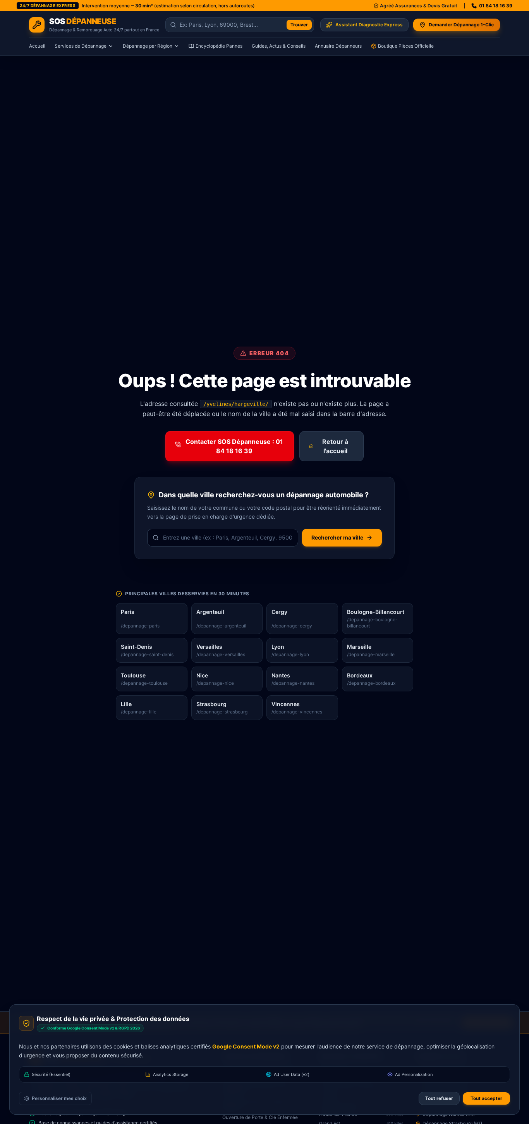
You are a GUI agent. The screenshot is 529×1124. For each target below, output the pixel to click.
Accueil (37, 46)
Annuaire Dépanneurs (338, 46)
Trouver (299, 24)
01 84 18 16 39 (495, 6)
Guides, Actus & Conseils (279, 46)
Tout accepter (486, 1098)
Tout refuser (439, 1098)
